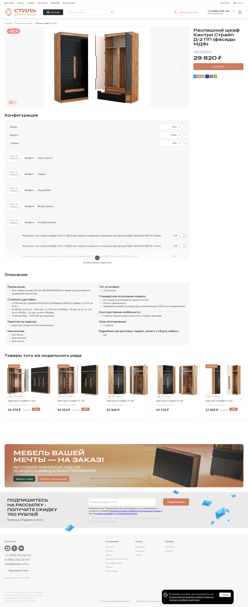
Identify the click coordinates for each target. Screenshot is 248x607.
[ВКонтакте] (195, 76)
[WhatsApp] (215, 76)
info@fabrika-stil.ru (17, 564)
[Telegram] (203, 76)
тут (105, 334)
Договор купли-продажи (147, 601)
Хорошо (225, 595)
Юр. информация (114, 563)
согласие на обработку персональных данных (116, 513)
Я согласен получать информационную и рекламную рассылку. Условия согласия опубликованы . (125, 519)
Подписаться (176, 502)
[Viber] (211, 76)
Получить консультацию (53, 478)
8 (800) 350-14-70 (17, 560)
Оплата (20, 3)
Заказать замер (24, 478)
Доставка (9, 3)
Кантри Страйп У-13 (169, 403)
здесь (114, 521)
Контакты (225, 3)
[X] (207, 76)
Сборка (30, 3)
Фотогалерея (68, 3)
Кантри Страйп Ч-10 (21, 403)
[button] (183, 67)
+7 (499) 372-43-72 (18, 555)
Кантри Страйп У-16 (120, 403)
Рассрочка (42, 3)
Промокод (170, 547)
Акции (54, 3)
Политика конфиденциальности (115, 601)
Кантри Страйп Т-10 (71, 403)
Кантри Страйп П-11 (219, 403)
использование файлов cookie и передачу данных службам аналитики (191, 598)
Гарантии (169, 551)
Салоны (239, 3)
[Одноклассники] (199, 76)
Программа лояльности (117, 559)
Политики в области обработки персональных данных (135, 511)
